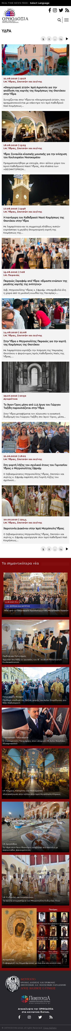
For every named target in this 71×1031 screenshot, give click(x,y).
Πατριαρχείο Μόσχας (13, 697)
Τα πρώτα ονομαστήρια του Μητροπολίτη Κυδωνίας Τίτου (31, 901)
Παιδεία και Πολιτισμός (14, 656)
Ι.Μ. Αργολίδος (10, 844)
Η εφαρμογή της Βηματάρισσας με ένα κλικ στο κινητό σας (32, 963)
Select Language (39, 3)
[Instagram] (55, 10)
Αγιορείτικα (8, 960)
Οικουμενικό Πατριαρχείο (15, 737)
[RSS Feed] (67, 10)
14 (61, 39)
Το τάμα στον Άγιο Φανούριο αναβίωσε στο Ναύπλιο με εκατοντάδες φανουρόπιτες (30, 848)
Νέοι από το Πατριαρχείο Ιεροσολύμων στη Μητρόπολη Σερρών (36, 610)
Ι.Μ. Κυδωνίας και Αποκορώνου (18, 897)
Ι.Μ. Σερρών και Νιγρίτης (18, 606)
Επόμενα (66, 38)
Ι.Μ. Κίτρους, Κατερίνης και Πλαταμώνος (23, 791)
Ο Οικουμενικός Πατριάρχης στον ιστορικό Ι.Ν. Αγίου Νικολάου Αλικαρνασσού (34, 742)
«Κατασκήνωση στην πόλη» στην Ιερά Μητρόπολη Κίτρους (31, 794)
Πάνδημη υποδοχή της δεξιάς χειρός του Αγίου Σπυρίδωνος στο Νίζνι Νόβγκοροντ (34, 701)
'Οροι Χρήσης (50, 1028)
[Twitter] (61, 10)
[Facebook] (50, 10)
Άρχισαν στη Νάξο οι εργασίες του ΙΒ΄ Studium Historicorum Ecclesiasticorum (32, 661)
